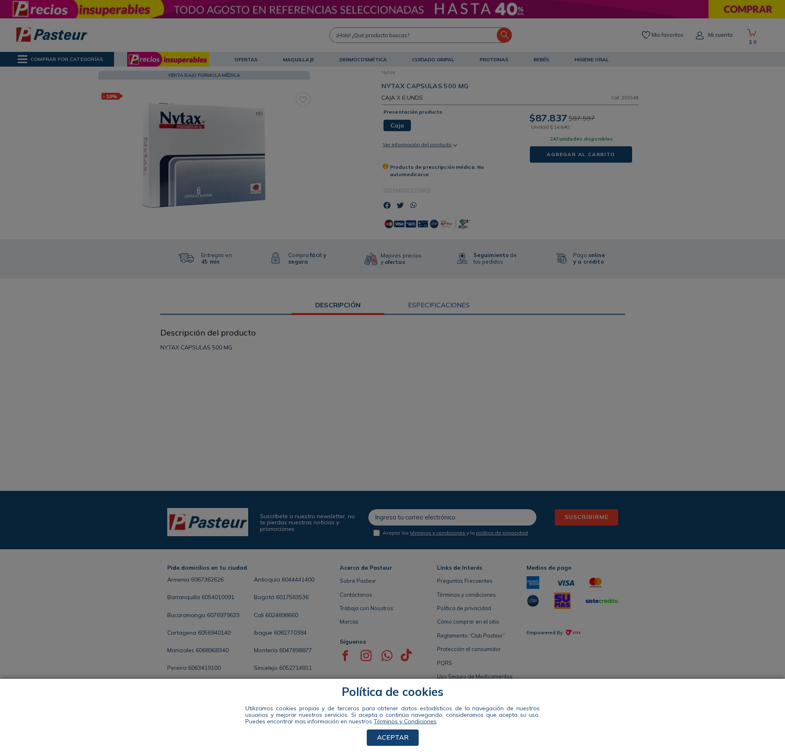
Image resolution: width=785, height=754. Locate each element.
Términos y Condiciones (405, 721)
